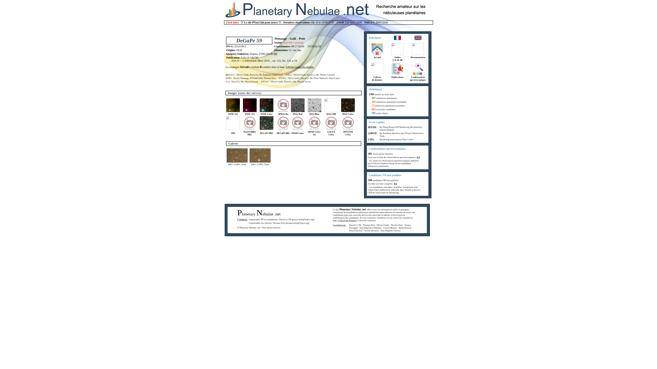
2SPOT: (372, 133)
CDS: (371, 139)
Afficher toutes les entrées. (300, 67)
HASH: (372, 127)
